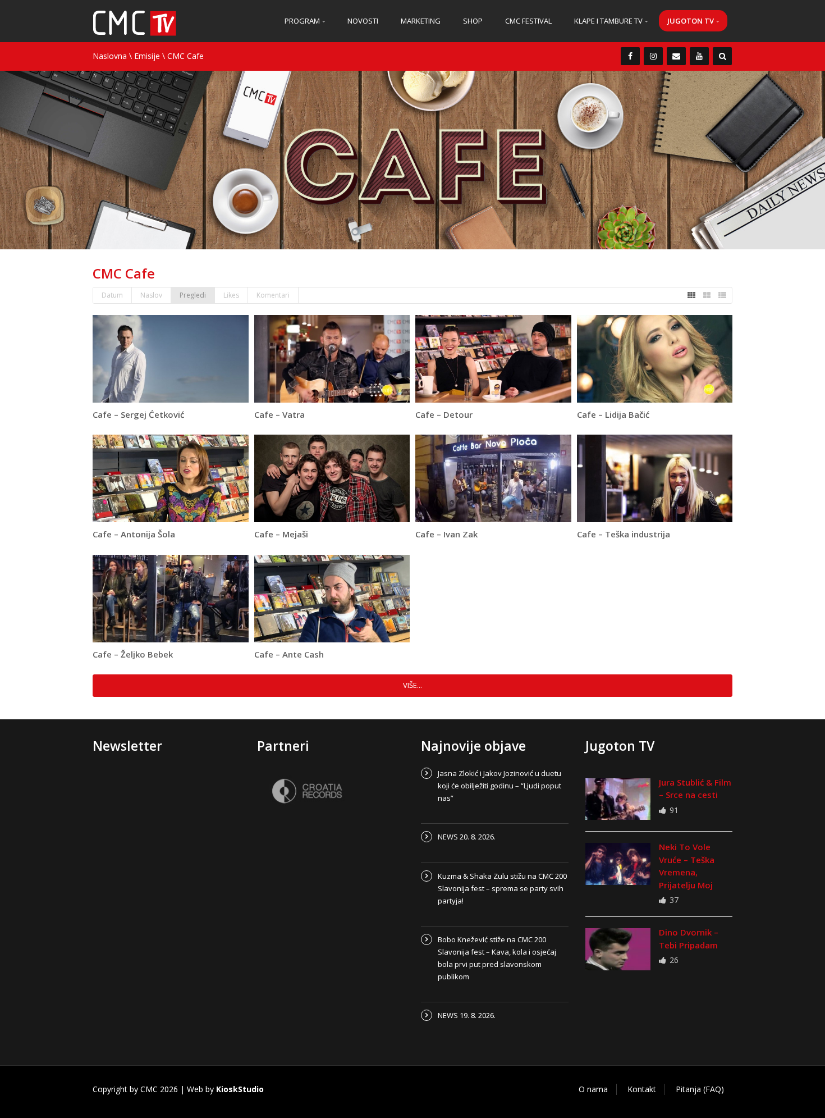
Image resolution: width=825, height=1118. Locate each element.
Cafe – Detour (444, 414)
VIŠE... (412, 685)
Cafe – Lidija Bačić (613, 414)
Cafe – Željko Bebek (133, 654)
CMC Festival (528, 21)
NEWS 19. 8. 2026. (467, 1015)
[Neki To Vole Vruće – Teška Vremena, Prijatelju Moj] (617, 863)
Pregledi (193, 295)
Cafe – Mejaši (281, 534)
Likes (231, 295)
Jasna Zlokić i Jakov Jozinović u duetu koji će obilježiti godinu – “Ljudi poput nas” (499, 785)
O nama (593, 1089)
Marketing (421, 21)
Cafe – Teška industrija (623, 534)
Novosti (362, 21)
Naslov (151, 295)
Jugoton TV (691, 21)
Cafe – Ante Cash (289, 654)
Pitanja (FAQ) (700, 1089)
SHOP (473, 21)
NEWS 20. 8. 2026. (467, 837)
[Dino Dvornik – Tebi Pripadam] (617, 949)
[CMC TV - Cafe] (135, 22)
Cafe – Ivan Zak (446, 534)
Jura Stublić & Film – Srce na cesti (695, 789)
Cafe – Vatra (279, 414)
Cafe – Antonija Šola (134, 534)
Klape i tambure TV (609, 21)
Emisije (147, 56)
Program (303, 21)
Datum (112, 295)
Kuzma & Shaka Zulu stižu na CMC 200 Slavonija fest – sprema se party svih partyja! (502, 888)
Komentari (273, 295)
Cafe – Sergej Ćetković (138, 414)
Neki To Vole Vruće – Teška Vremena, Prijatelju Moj (686, 866)
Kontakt (641, 1089)
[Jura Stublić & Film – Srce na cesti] (617, 799)
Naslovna (110, 56)
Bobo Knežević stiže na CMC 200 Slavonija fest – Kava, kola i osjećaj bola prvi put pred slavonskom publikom (497, 958)
